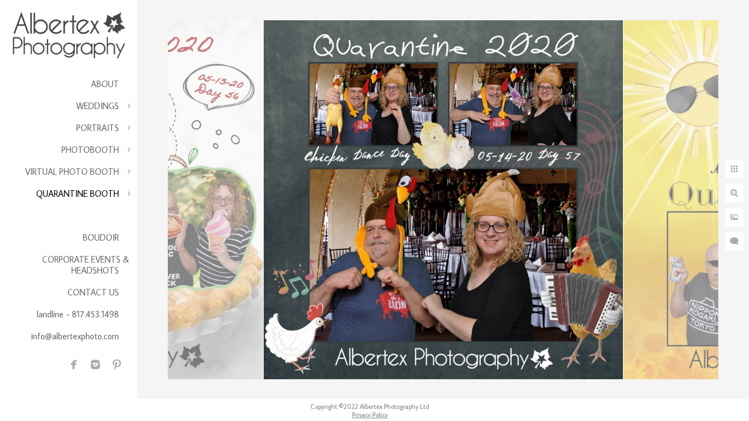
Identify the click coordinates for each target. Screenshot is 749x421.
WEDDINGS (97, 105)
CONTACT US (93, 292)
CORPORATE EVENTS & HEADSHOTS (85, 265)
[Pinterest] (116, 364)
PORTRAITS (97, 127)
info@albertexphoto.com (75, 336)
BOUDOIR (101, 237)
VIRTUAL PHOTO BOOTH (72, 171)
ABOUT (105, 83)
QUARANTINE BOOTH (77, 193)
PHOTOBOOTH (90, 149)
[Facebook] (74, 364)
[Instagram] (95, 364)
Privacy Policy (370, 415)
